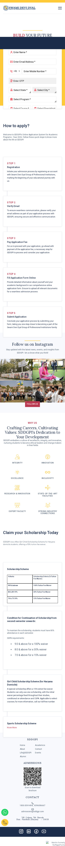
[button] (60, 8)
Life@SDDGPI (25, 753)
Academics (40, 745)
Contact (38, 749)
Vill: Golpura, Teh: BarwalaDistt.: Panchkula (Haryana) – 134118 (32, 818)
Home (22, 745)
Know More (12, 728)
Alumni (23, 757)
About (22, 749)
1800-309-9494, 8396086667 (32, 806)
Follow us (32, 404)
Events (38, 753)
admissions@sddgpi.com (32, 812)
